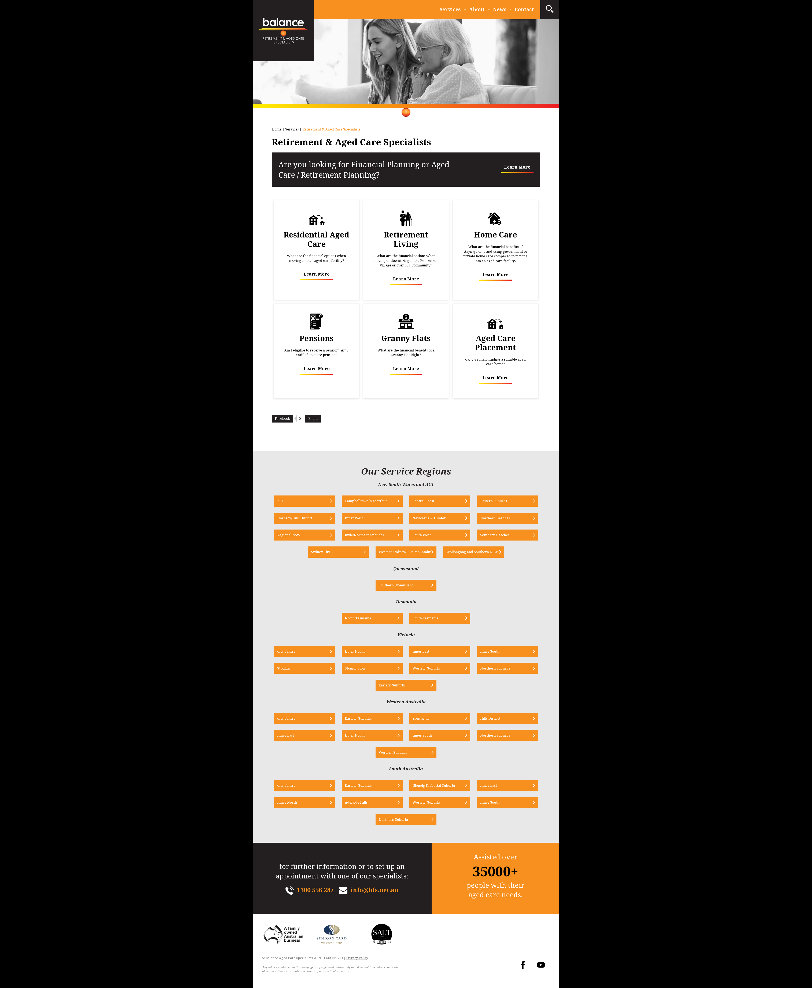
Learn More (517, 167)
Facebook (282, 418)
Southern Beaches (494, 535)
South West (422, 535)
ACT (280, 501)
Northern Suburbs (495, 668)
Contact (524, 9)
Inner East (421, 651)
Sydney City (320, 552)
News (499, 9)
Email (313, 418)
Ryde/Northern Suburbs (364, 535)
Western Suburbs (427, 668)
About (476, 9)
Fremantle (421, 718)
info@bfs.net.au (375, 890)
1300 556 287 (315, 890)
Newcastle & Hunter (429, 518)
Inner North (355, 651)
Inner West (354, 518)
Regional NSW (288, 535)
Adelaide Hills (356, 802)
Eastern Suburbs (493, 501)
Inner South (489, 651)
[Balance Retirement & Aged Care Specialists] (283, 30)
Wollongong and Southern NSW (472, 552)
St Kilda (283, 668)
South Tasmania (425, 618)
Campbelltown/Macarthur (366, 501)
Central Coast (423, 501)
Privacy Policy (357, 958)
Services (450, 9)
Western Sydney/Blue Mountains (405, 552)
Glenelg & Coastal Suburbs (434, 785)
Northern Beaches (495, 518)
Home (276, 129)
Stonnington (355, 668)
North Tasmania (358, 618)
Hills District (490, 718)
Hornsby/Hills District (294, 518)
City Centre (286, 651)
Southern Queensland (396, 585)
